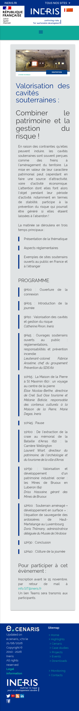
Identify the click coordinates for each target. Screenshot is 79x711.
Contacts (57, 675)
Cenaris (57, 643)
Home (55, 635)
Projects (57, 652)
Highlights (58, 639)
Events (56, 656)
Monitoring (58, 670)
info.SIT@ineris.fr (29, 588)
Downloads (59, 660)
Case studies (60, 647)
